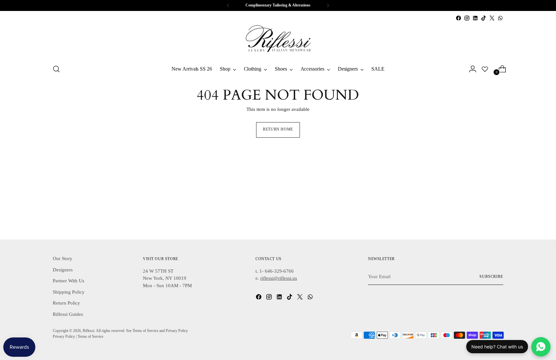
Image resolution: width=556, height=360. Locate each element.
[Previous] (228, 5)
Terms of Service (90, 337)
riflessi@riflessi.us (278, 278)
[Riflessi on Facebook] (458, 18)
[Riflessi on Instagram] (467, 18)
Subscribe (491, 277)
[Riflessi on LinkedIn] (475, 18)
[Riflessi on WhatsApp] (500, 18)
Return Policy (66, 303)
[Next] (328, 5)
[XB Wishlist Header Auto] (484, 69)
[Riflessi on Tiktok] (483, 18)
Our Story (62, 258)
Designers (63, 269)
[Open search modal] (56, 69)
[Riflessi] (278, 40)
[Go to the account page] (470, 69)
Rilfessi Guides (68, 314)
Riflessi (88, 331)
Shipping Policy (69, 292)
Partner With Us (68, 280)
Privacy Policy (64, 337)
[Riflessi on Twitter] (492, 18)
